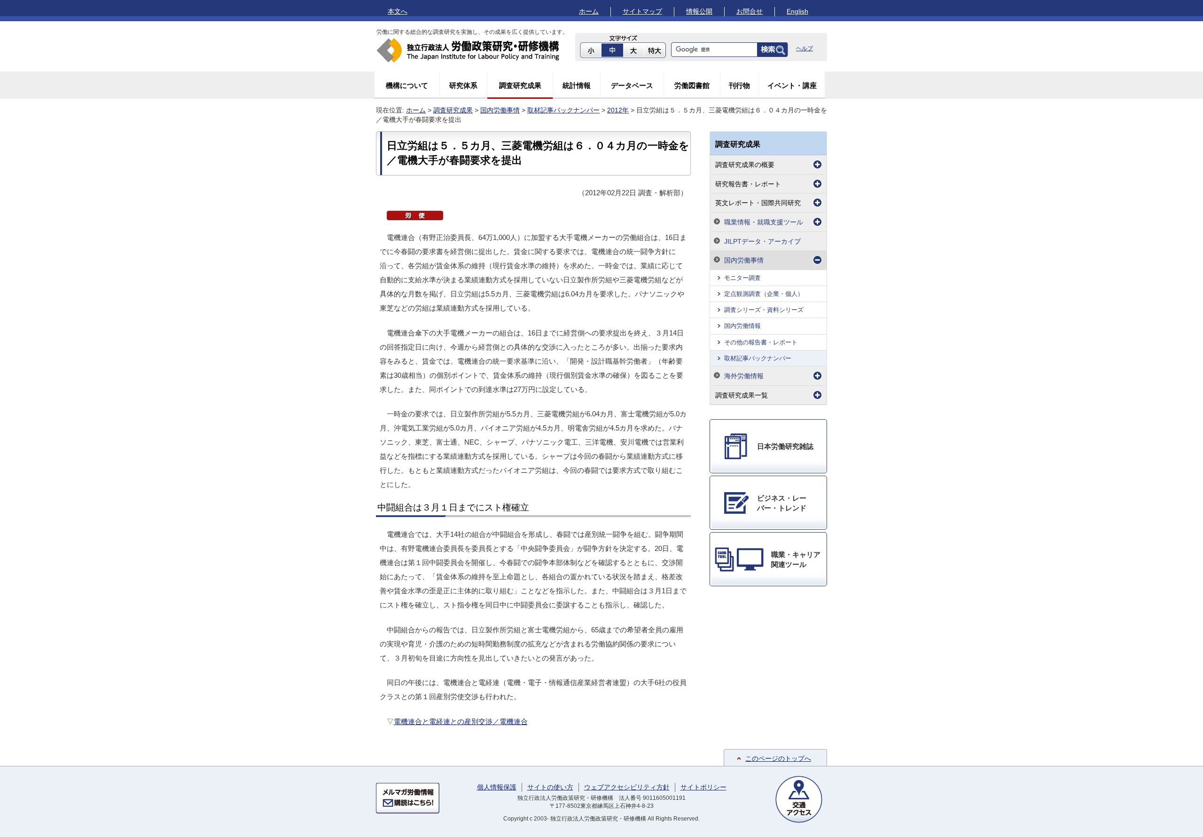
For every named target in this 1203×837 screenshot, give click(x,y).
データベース (632, 85)
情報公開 (699, 11)
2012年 (618, 110)
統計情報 (576, 85)
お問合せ (749, 11)
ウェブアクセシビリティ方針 (627, 787)
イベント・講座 (792, 85)
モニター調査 (742, 277)
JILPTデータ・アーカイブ (762, 241)
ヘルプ (804, 48)
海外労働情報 (744, 376)
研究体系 (463, 85)
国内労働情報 (742, 325)
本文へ (397, 11)
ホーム (589, 11)
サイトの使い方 (550, 787)
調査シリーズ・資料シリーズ (764, 309)
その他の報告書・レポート (760, 342)
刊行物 (739, 85)
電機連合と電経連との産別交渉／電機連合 (461, 721)
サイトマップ (642, 11)
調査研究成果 (520, 85)
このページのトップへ (778, 758)
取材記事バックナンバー (563, 110)
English (797, 11)
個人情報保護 (496, 787)
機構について (407, 85)
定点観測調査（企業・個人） (764, 293)
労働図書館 (692, 85)
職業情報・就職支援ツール (763, 222)
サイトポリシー (703, 787)
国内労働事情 (500, 110)
